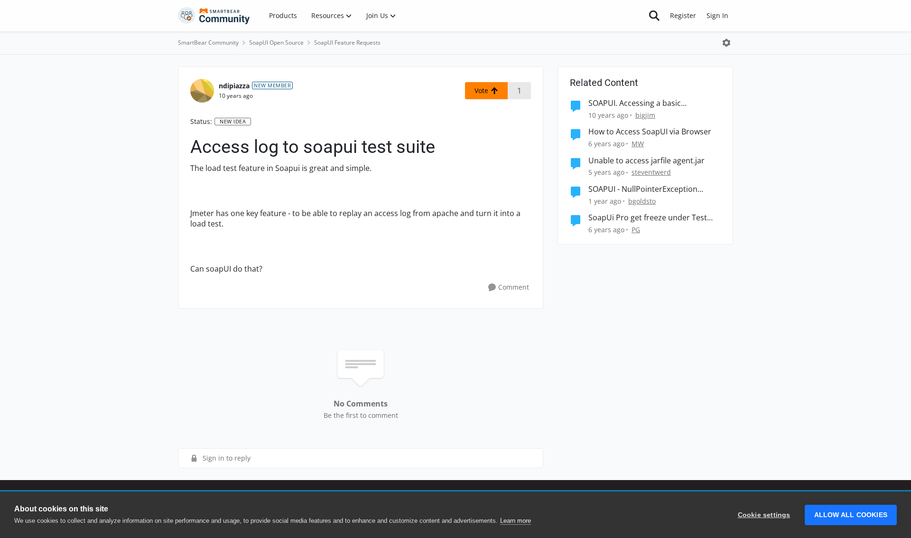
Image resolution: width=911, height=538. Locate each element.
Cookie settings (764, 515)
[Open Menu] (726, 42)
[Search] (654, 15)
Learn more (515, 520)
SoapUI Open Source (276, 42)
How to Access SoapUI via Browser (649, 132)
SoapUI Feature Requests (347, 42)
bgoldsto (642, 201)
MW (638, 143)
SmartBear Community (208, 42)
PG (636, 229)
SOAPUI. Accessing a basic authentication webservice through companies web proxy (651, 103)
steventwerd (651, 172)
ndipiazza (234, 85)
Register (683, 15)
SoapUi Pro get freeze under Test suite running (647, 218)
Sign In (717, 15)
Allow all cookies (850, 515)
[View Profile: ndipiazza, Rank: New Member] (202, 91)
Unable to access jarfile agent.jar (646, 161)
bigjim (645, 115)
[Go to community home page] (214, 15)
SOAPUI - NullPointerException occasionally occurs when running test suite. (649, 189)
